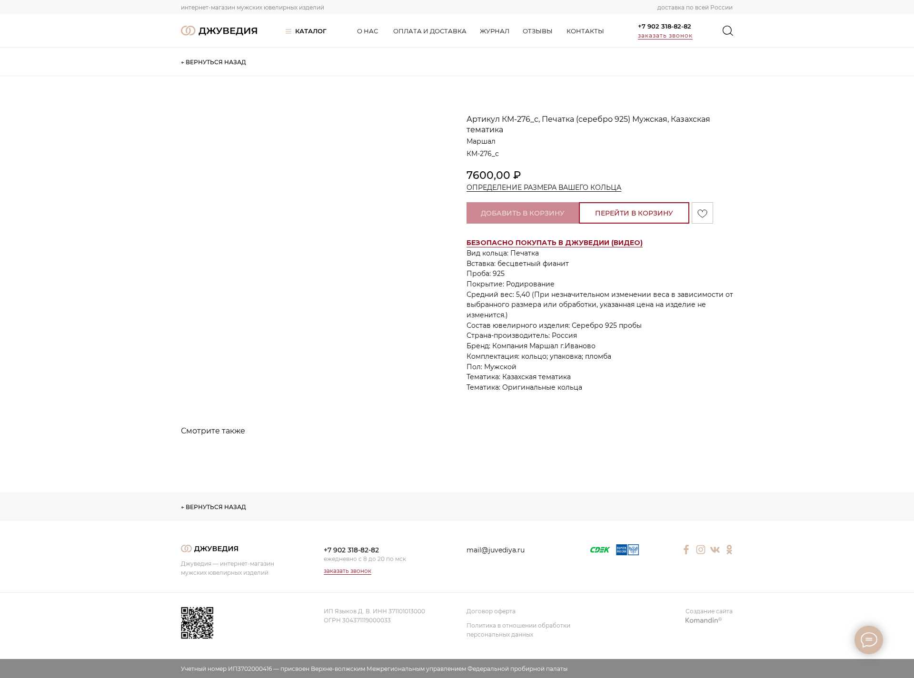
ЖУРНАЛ (494, 31)
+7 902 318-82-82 (664, 26)
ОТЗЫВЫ (538, 31)
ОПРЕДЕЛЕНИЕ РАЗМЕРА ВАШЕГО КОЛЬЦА (544, 187)
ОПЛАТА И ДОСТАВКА (430, 31)
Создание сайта (709, 611)
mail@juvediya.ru (496, 550)
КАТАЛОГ (311, 31)
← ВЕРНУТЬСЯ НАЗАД (213, 62)
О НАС (367, 31)
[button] (555, 242)
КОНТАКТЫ (585, 31)
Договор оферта (491, 611)
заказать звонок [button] (665, 35)
